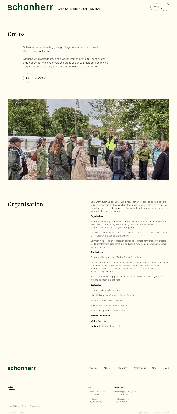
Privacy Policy (35, 406)
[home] (32, 6)
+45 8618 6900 (95, 402)
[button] (165, 7)
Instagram (12, 387)
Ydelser (106, 367)
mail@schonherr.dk (96, 399)
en (156, 6)
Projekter (92, 367)
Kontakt (165, 367)
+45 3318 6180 (121, 402)
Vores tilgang (139, 367)
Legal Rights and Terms (17, 406)
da (152, 6)
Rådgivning (121, 367)
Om (154, 367)
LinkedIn (11, 389)
